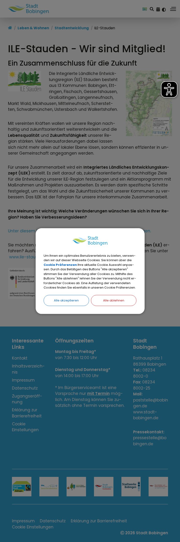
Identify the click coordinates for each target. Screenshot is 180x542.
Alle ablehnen (113, 300)
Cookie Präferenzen (60, 265)
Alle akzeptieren (66, 300)
